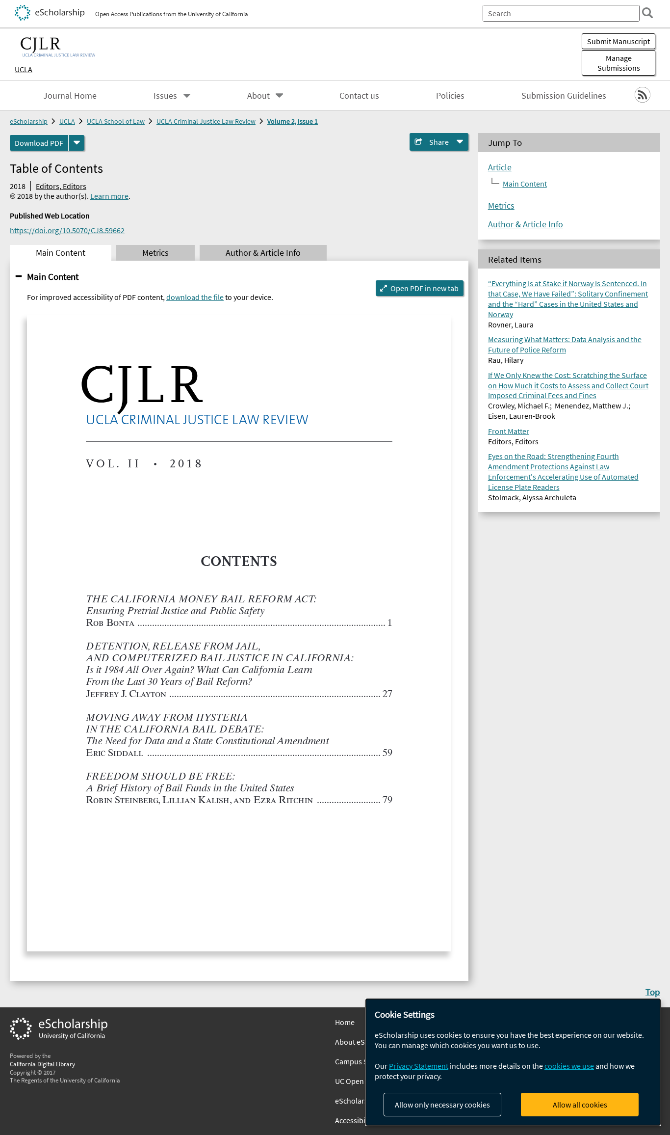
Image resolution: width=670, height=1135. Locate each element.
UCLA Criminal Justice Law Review (206, 121)
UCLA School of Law (116, 121)
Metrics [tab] (155, 252)
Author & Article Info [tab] (263, 252)
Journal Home (70, 95)
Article (500, 167)
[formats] (76, 143)
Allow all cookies (580, 1104)
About (258, 95)
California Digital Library (42, 1064)
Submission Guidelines (563, 95)
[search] (647, 13)
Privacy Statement (418, 1066)
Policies (450, 95)
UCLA (23, 69)
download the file (195, 297)
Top (652, 992)
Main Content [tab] (60, 252)
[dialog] (513, 1062)
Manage (618, 63)
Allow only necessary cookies (442, 1104)
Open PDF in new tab (424, 288)
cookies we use (569, 1066)
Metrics (501, 205)
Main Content (52, 276)
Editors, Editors (61, 186)
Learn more (109, 196)
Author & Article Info (525, 224)
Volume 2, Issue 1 (292, 121)
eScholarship (29, 121)
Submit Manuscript (618, 41)
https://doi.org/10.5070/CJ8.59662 (67, 230)
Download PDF (39, 143)
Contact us (359, 95)
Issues (165, 95)
